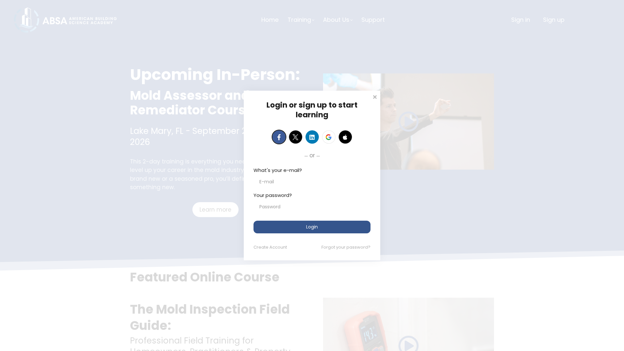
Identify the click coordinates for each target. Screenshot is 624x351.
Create (270, 247)
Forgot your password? (345, 247)
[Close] (374, 96)
